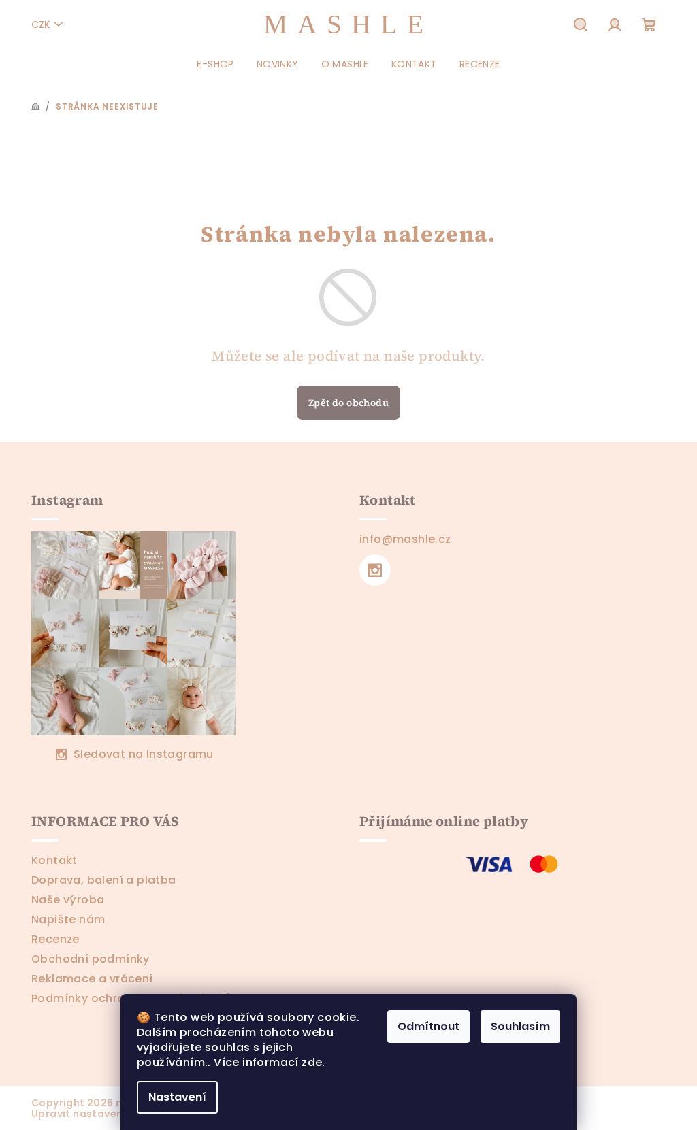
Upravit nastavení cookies (100, 1113)
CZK (40, 24)
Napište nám (68, 919)
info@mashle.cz (405, 539)
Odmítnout (428, 1026)
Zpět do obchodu (348, 403)
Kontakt (54, 860)
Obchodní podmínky (90, 959)
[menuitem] (215, 64)
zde (312, 1062)
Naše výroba (67, 900)
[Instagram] (375, 570)
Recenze (55, 939)
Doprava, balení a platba (103, 880)
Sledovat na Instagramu (144, 754)
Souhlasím (520, 1026)
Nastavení (177, 1097)
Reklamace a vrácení (92, 978)
